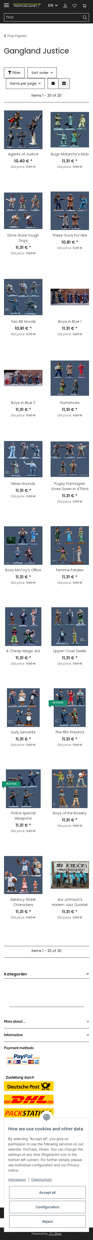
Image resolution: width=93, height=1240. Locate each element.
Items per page (23, 83)
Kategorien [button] (15, 974)
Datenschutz (41, 1179)
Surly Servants (23, 732)
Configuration (48, 1207)
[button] (65, 5)
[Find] (85, 17)
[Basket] (84, 5)
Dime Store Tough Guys (23, 238)
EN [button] (50, 5)
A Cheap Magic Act (23, 650)
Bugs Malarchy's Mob (70, 154)
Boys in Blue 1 (69, 321)
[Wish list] (74, 5)
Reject (47, 1221)
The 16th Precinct (69, 732)
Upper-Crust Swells (69, 650)
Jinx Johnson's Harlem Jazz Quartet (70, 902)
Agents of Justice (23, 154)
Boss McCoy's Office (23, 570)
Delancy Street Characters (23, 902)
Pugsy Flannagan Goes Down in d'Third (69, 486)
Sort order (40, 72)
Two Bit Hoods (23, 321)
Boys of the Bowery (70, 813)
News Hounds (23, 483)
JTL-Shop (55, 1234)
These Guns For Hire (69, 235)
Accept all (47, 1192)
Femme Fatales (70, 570)
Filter (16, 72)
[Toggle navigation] (6, 3)
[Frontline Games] (27, 5)
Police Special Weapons (23, 816)
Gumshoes (70, 402)
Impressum (17, 1179)
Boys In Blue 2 (23, 402)
